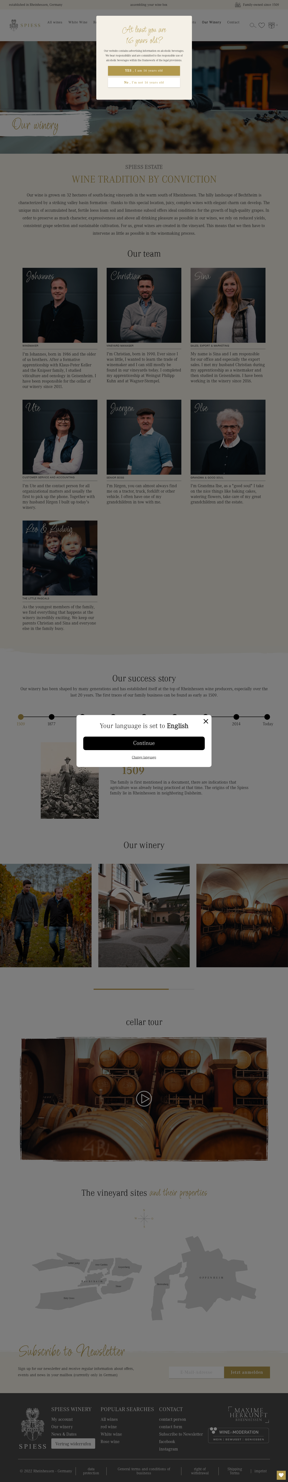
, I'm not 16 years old (144, 82)
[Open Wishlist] (281, 1475)
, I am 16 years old (144, 70)
